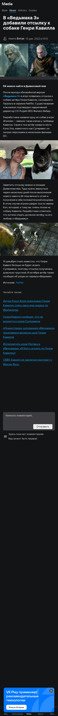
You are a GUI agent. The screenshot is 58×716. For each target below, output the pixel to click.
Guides (33, 10)
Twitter (20, 282)
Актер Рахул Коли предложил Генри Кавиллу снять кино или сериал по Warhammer (26, 305)
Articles (22, 10)
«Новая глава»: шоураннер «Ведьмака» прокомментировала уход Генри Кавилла (29, 332)
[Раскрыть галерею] (29, 159)
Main (5, 10)
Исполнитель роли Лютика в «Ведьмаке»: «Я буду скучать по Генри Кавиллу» (28, 348)
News (12, 10)
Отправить (43, 426)
